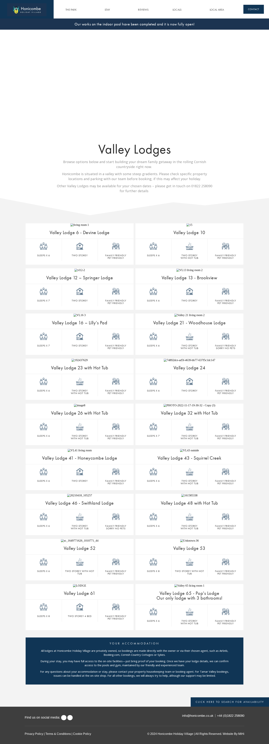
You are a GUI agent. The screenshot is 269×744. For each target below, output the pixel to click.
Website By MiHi (233, 733)
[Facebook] (63, 717)
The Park (71, 10)
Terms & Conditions (58, 733)
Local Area (217, 10)
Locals (177, 10)
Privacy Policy (34, 733)
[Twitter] (70, 717)
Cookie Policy (82, 733)
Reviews (143, 10)
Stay (107, 10)
